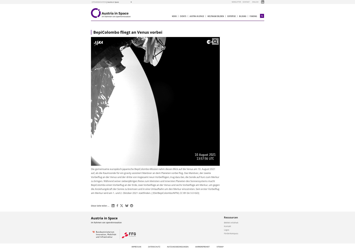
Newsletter (236, 2)
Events (183, 16)
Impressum (136, 247)
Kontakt (246, 2)
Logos (226, 230)
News (174, 16)
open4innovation (99, 2)
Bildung (242, 16)
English (255, 2)
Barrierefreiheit (202, 247)
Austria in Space (197, 16)
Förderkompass (231, 233)
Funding (253, 16)
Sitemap (220, 247)
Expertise (231, 16)
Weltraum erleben (215, 16)
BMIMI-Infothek (231, 222)
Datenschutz (154, 247)
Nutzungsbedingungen (177, 247)
